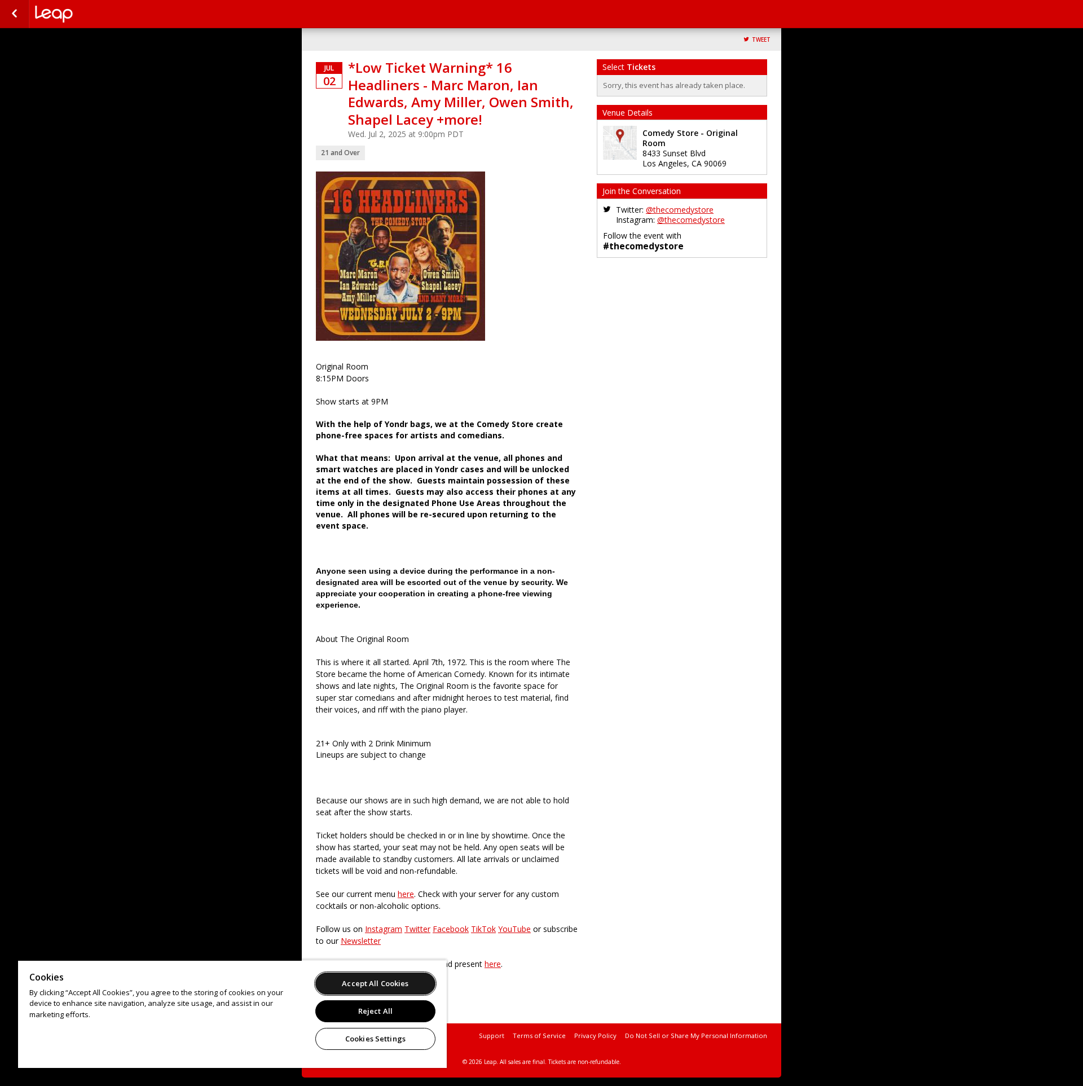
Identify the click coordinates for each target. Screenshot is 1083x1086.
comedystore (91, 14)
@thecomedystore (680, 209)
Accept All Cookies (375, 983)
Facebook (451, 929)
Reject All (375, 1011)
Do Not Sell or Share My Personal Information (696, 1035)
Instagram (383, 929)
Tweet (761, 39)
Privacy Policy (595, 1035)
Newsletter (361, 940)
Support (491, 1035)
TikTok (483, 929)
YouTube (514, 929)
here (406, 894)
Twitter (417, 929)
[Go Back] (14, 14)
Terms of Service (539, 1035)
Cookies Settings (375, 1039)
